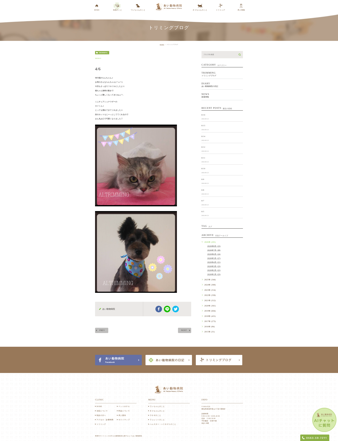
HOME (162, 44)
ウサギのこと (155, 415)
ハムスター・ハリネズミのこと (163, 424)
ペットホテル (124, 406)
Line (167, 309)
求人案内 (122, 415)
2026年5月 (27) (214, 258)
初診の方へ (101, 415)
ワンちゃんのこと (157, 406)
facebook (158, 309)
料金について (124, 411)
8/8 (202, 190)
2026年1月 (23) (214, 274)
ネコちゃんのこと (157, 411)
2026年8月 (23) (214, 246)
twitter (175, 309)
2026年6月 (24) (214, 254)
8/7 (202, 201)
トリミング (101, 424)
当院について (102, 411)
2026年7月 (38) (214, 250)
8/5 (202, 211)
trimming (103, 53)
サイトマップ (124, 420)
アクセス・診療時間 (105, 420)
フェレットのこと (157, 420)
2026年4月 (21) (214, 262)
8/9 (202, 179)
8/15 (203, 126)
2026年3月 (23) (214, 266)
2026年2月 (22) (214, 270)
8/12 (203, 147)
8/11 (203, 158)
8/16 (203, 115)
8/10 (203, 169)
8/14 (203, 136)
